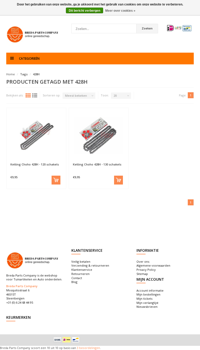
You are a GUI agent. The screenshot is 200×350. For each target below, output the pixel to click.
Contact (76, 278)
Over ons (142, 261)
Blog (74, 282)
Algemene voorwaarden (153, 265)
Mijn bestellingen (148, 294)
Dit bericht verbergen (84, 11)
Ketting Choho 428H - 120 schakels (34, 164)
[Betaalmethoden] (57, 339)
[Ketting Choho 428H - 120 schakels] (36, 135)
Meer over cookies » (120, 11)
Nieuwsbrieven (147, 307)
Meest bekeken (76, 95)
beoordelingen (89, 348)
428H (36, 74)
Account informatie (150, 290)
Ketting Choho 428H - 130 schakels (97, 164)
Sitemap (142, 274)
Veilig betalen (80, 261)
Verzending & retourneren (90, 265)
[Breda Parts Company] (33, 34)
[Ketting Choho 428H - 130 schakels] (98, 135)
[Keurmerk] (179, 28)
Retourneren (80, 274)
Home (10, 74)
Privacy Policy (146, 270)
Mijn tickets (144, 298)
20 (115, 95)
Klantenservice (81, 270)
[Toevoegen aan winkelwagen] (56, 180)
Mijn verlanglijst (147, 303)
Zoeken (147, 28)
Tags (24, 74)
